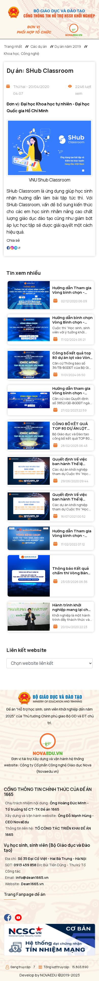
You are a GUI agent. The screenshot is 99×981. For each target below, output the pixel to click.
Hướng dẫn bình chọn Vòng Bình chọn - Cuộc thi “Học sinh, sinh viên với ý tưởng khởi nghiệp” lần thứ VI (72, 320)
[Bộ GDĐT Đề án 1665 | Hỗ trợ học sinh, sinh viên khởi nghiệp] (49, 12)
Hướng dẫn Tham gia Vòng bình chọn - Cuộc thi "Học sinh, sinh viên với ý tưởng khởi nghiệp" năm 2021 (71, 533)
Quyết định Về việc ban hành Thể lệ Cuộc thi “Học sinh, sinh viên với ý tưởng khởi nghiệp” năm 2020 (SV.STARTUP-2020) (71, 461)
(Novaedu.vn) (47, 771)
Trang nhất (13, 46)
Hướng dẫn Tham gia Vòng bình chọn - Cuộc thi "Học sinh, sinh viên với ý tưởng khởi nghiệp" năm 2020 (71, 290)
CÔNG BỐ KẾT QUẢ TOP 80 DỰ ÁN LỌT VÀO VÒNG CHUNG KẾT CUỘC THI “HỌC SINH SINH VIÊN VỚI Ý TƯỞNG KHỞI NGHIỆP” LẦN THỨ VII (71, 426)
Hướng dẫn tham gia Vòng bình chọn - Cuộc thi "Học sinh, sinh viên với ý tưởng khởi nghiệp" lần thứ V (71, 390)
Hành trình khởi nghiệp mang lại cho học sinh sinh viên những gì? (71, 607)
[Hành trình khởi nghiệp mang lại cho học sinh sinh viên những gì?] (29, 617)
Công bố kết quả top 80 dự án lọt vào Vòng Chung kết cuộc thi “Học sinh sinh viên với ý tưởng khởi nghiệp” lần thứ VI (72, 355)
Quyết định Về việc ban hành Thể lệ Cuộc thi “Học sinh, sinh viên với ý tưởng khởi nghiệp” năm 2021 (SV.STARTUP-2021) (71, 496)
